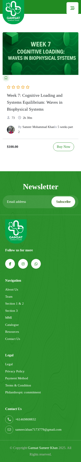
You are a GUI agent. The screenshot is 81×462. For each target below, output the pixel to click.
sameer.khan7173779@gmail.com (38, 429)
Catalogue (12, 324)
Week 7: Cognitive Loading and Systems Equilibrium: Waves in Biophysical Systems (34, 102)
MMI (8, 317)
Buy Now (63, 147)
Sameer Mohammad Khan (38, 127)
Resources (12, 331)
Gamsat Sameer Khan (43, 448)
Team (9, 296)
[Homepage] (13, 12)
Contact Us (12, 339)
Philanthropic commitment (23, 392)
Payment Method (16, 378)
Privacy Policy (15, 371)
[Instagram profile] (23, 264)
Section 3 (11, 310)
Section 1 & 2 (14, 303)
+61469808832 (25, 419)
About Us (11, 289)
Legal (9, 364)
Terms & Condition (18, 385)
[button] (72, 8)
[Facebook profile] (10, 264)
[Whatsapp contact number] (36, 264)
